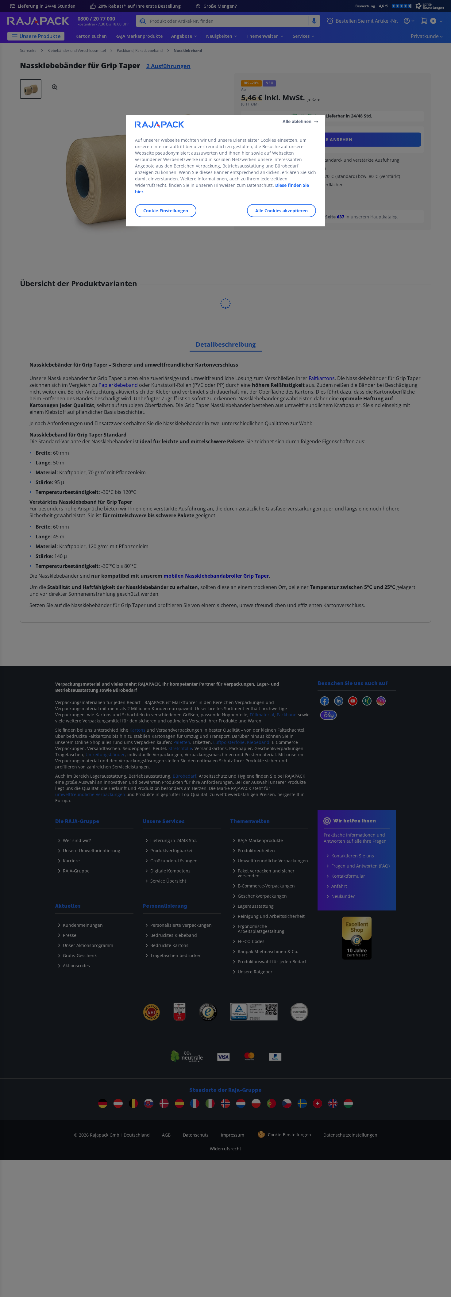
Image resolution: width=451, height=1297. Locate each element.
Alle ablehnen (297, 121)
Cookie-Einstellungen (165, 211)
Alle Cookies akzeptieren (281, 211)
